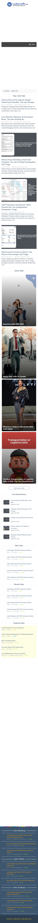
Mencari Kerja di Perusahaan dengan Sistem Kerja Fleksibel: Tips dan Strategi (17, 101)
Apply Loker (17, 111)
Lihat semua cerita (19, 488)
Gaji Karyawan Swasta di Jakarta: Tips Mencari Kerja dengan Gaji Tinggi (16, 253)
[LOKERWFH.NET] (19, 4)
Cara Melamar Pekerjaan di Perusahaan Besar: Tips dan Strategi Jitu (17, 118)
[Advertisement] (19, 28)
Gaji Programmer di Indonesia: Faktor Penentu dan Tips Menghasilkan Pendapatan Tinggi (16, 207)
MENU (33, 44)
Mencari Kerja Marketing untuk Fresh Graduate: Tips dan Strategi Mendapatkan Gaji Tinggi (18, 162)
